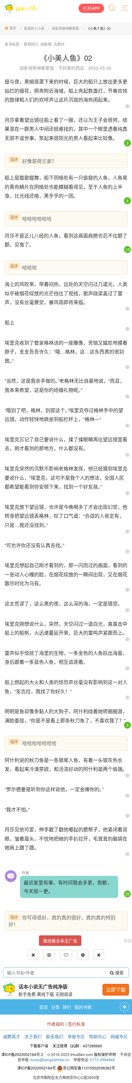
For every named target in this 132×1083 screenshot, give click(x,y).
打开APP (91, 8)
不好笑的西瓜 (71, 68)
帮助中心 (97, 1036)
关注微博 (59, 1045)
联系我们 (54, 1036)
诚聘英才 (11, 1036)
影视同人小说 (34, 28)
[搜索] (112, 8)
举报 (127, 941)
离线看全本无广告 (60, 941)
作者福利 (55, 1024)
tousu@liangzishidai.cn (49, 1059)
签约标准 (76, 1024)
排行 (67, 1007)
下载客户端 (39, 1045)
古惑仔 (58, 44)
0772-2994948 (102, 1059)
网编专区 (119, 1036)
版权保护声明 (105, 1054)
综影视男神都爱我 (65, 28)
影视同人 (31, 44)
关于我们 (33, 1036)
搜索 (119, 972)
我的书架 (82, 1007)
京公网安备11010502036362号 (89, 1067)
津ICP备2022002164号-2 (22, 1054)
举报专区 (76, 1036)
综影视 (46, 44)
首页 (13, 27)
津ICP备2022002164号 (36, 1067)
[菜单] (125, 8)
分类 (55, 1007)
